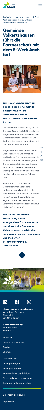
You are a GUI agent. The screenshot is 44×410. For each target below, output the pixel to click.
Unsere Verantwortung (14, 342)
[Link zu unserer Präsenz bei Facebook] (17, 302)
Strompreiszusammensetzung (17, 378)
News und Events (22, 17)
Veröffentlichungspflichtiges (16, 373)
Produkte (7, 337)
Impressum (8, 401)
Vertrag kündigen (11, 363)
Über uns (7, 352)
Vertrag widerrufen (12, 368)
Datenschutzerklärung (14, 394)
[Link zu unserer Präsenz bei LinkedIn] (5, 302)
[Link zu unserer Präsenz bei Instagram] (29, 302)
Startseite (7, 17)
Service (6, 347)
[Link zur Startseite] (9, 5)
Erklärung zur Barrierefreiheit (17, 383)
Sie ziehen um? (10, 358)
